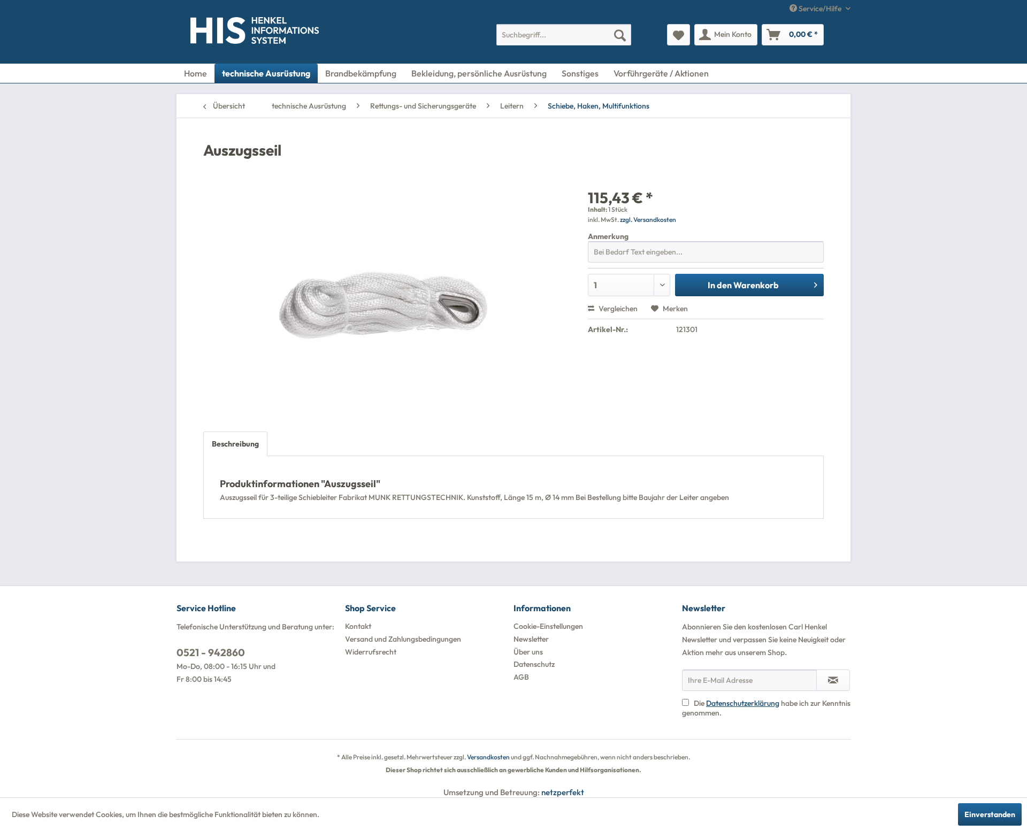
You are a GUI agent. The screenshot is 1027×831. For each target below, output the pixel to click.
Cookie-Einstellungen (548, 626)
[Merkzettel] (678, 34)
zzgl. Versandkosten (648, 220)
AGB (521, 677)
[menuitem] (563, 34)
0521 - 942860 (211, 652)
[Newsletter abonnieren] (833, 680)
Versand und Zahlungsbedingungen (403, 639)
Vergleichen (617, 308)
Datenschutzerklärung (742, 703)
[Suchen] (620, 34)
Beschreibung (235, 444)
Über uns (528, 652)
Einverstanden (989, 814)
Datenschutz (534, 664)
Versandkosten (488, 757)
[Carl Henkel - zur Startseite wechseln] (212, 32)
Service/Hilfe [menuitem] (820, 8)
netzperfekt (562, 792)
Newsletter (531, 639)
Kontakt (358, 626)
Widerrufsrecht (370, 652)
